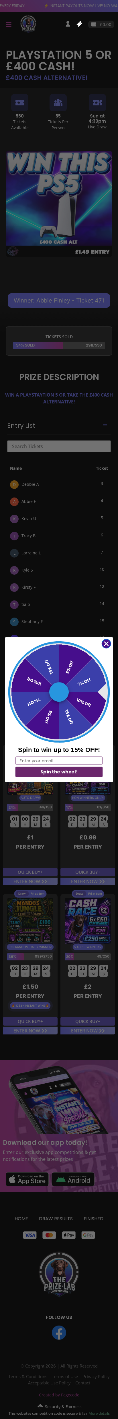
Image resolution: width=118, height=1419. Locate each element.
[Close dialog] (106, 643)
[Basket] (79, 24)
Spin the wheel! (59, 772)
